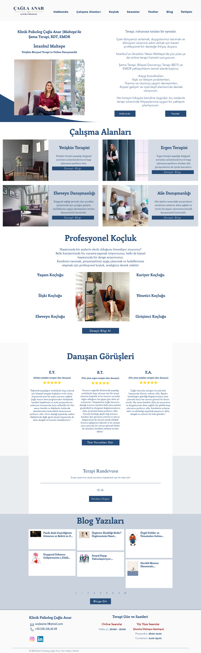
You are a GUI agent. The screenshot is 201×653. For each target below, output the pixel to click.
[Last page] (125, 593)
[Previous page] (82, 593)
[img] (29, 15)
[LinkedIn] (40, 639)
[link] (100, 471)
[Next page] (119, 593)
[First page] (75, 593)
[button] (153, 10)
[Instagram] (32, 639)
